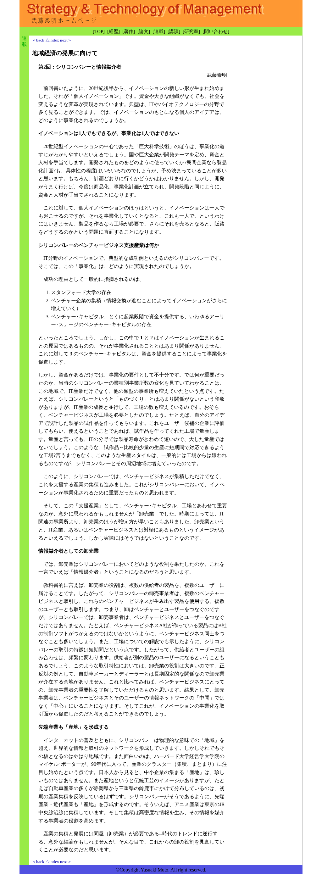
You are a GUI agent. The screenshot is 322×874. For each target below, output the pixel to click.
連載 (159, 31)
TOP (98, 31)
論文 (143, 31)
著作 (128, 31)
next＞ (66, 40)
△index (52, 40)
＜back (38, 40)
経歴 (113, 31)
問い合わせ (216, 31)
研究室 (191, 31)
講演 (174, 31)
